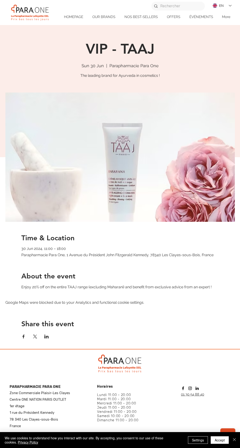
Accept (220, 440)
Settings (198, 440)
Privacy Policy (28, 442)
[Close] (234, 440)
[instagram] (190, 388)
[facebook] (183, 388)
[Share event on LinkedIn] (46, 336)
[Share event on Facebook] (23, 336)
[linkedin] (197, 388)
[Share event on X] (35, 336)
